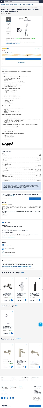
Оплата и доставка (25, 377)
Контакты (33, 380)
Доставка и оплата (21, 4)
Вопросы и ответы (35, 377)
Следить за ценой (40, 48)
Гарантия (13, 377)
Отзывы (15, 4)
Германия (39, 154)
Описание (3, 4)
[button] (40, 324)
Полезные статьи (29, 4)
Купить (23, 59)
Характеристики (9, 4)
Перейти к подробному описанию (13, 43)
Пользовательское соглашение (7, 380)
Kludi (40, 155)
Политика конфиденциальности (22, 380)
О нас (2, 377)
